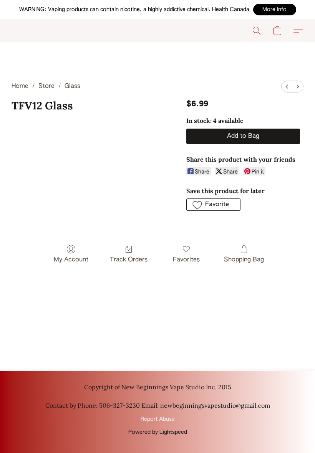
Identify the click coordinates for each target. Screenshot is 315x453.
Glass (72, 86)
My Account (71, 260)
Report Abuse (158, 419)
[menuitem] (287, 86)
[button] (274, 9)
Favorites (186, 260)
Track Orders (129, 260)
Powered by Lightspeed (157, 432)
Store (46, 86)
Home (20, 86)
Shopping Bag (244, 260)
